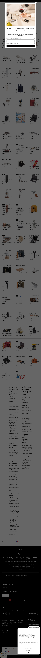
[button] (38, 656)
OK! (28, 652)
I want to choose (28, 650)
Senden (20, 45)
